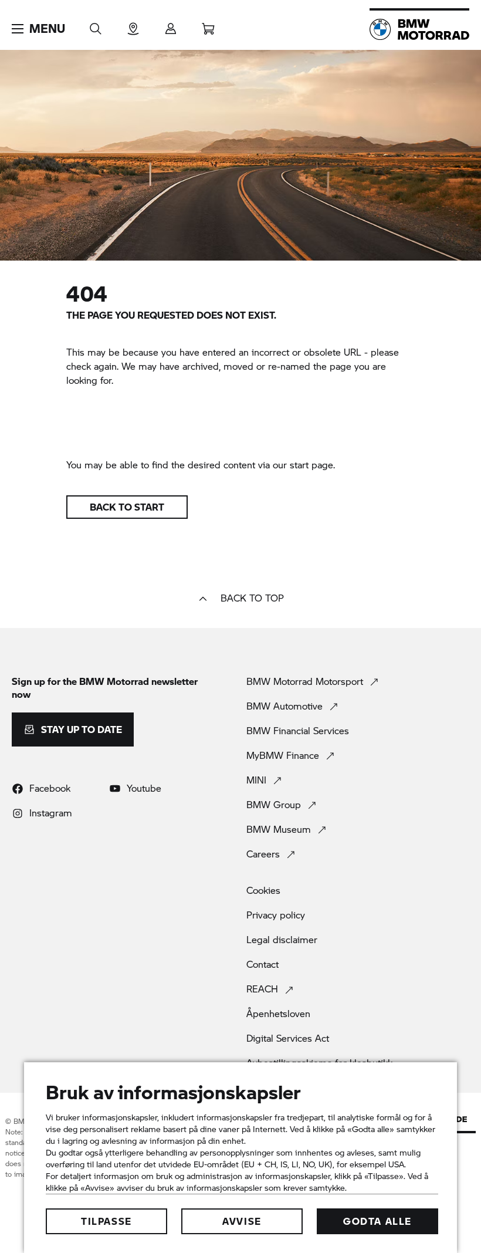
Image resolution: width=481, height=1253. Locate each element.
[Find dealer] (133, 25)
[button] (38, 29)
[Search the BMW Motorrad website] (96, 25)
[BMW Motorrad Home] (419, 29)
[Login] (171, 25)
